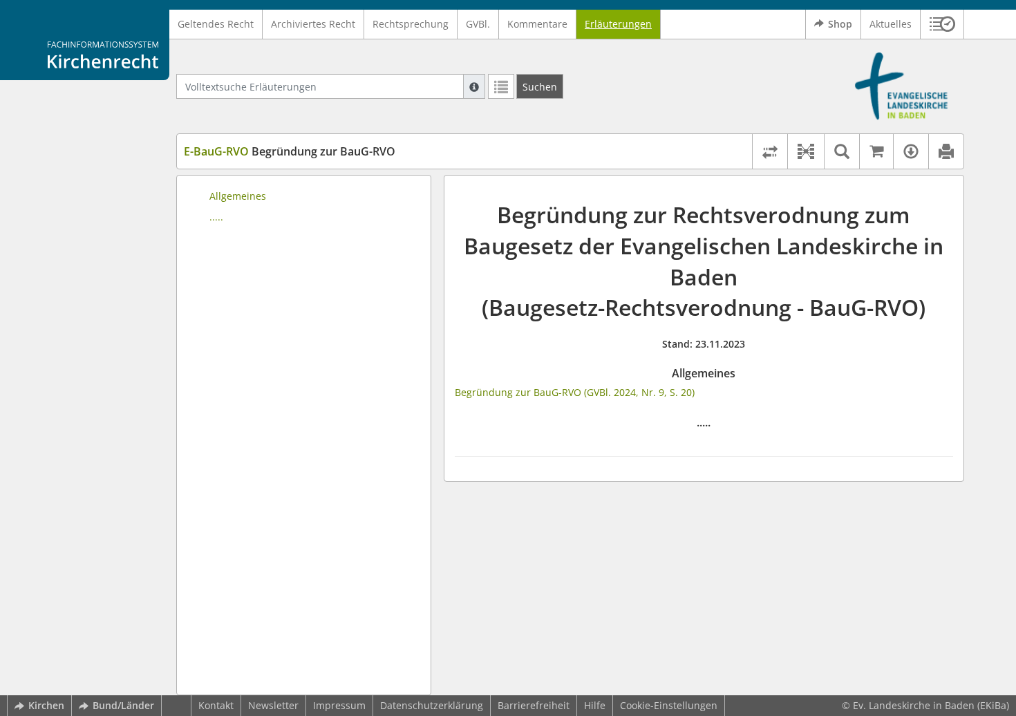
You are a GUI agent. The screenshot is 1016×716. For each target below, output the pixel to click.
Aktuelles (890, 23)
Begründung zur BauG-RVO (289, 151)
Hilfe (594, 705)
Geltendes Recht (216, 23)
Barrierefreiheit (534, 705)
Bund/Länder (123, 705)
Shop (840, 23)
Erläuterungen (618, 23)
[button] (942, 24)
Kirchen (46, 705)
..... (216, 216)
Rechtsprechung (411, 23)
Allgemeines (237, 195)
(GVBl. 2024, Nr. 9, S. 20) (639, 392)
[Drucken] (945, 151)
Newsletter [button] (273, 705)
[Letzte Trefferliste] (501, 86)
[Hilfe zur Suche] (474, 86)
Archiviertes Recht (313, 23)
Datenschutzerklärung (431, 705)
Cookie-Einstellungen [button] (668, 705)
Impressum (339, 705)
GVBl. (478, 23)
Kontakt (216, 705)
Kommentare (537, 23)
